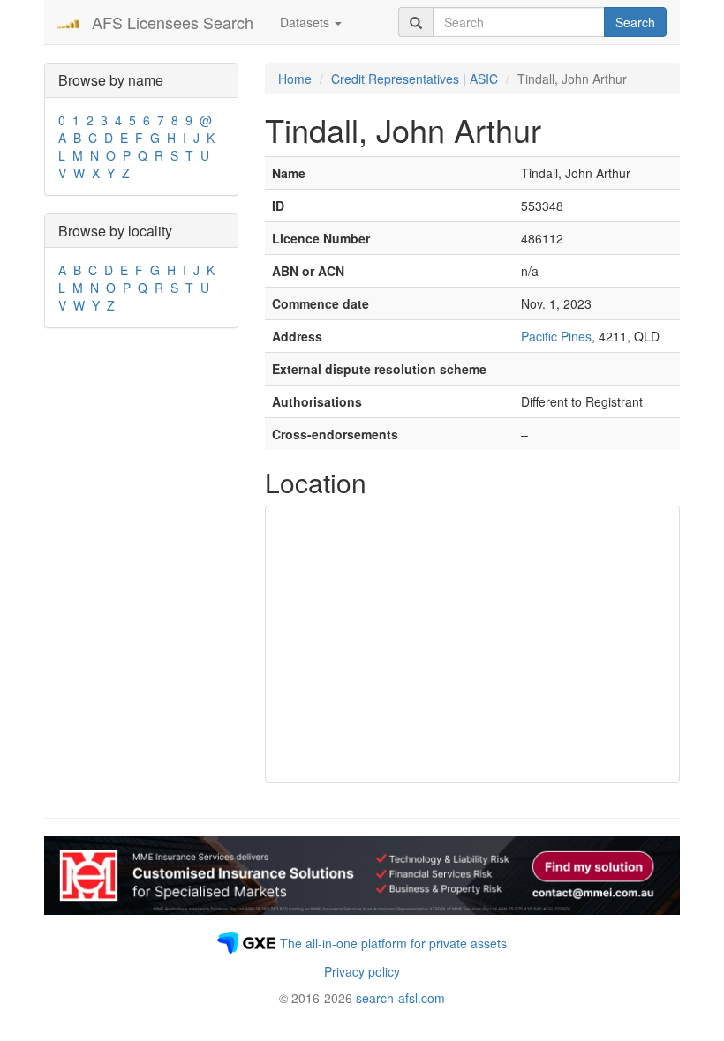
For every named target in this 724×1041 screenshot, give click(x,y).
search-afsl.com (400, 998)
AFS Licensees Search (172, 22)
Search (635, 22)
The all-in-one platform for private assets (393, 943)
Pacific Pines (556, 336)
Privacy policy (362, 971)
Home (295, 78)
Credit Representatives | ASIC (414, 78)
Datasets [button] (306, 22)
